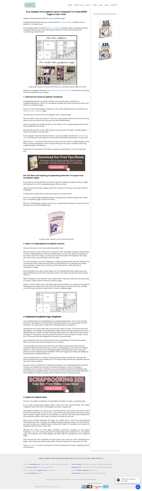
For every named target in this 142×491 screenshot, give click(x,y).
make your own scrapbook (32, 111)
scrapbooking (33, 445)
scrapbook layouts (66, 22)
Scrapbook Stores (76, 473)
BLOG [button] (101, 5)
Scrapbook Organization (82, 470)
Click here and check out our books (59, 90)
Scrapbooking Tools (34, 464)
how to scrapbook (53, 28)
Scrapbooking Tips (76, 467)
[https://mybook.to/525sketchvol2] (105, 51)
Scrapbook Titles (41, 470)
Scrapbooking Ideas (32, 473)
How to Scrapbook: (76, 464)
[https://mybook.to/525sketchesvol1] (105, 28)
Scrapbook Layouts (32, 467)
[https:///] (29, 5)
